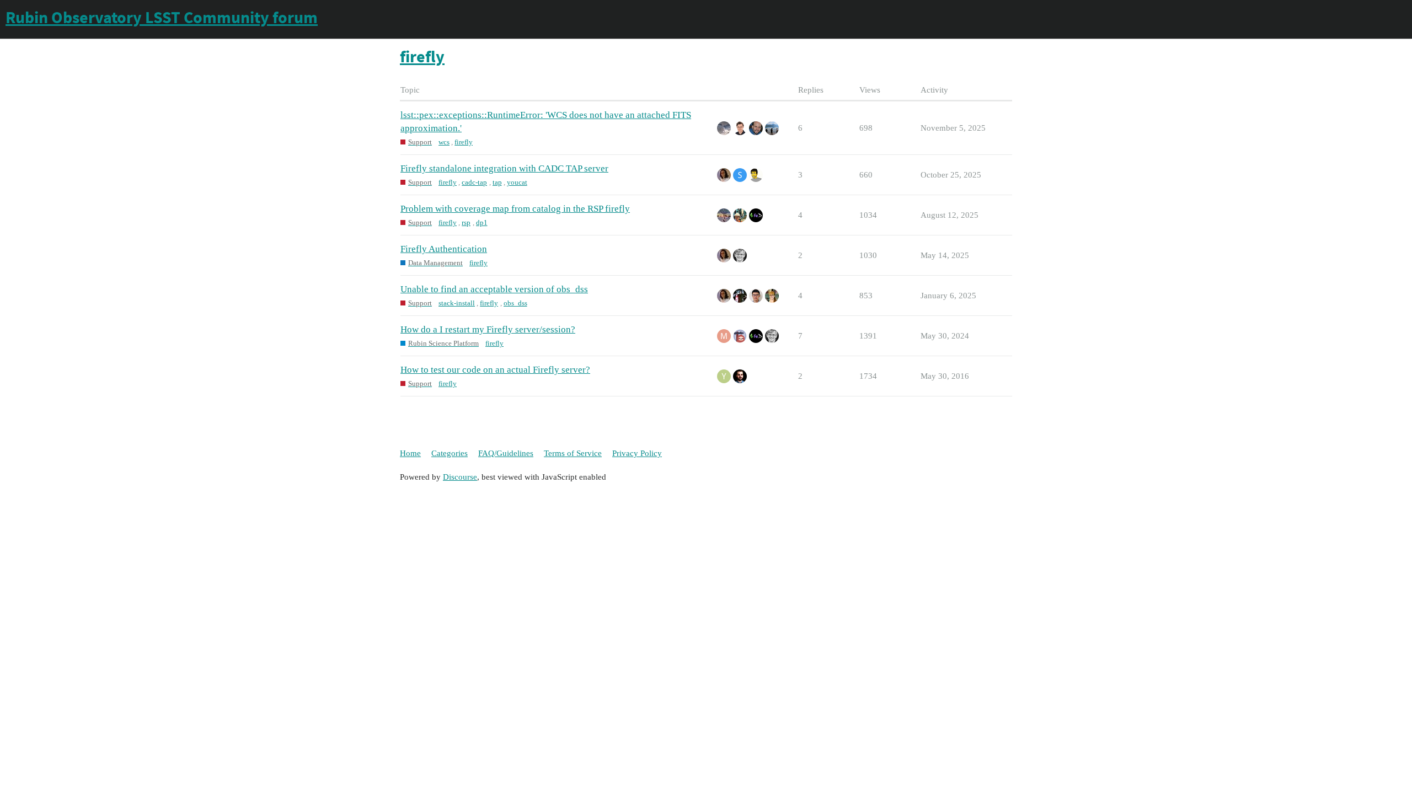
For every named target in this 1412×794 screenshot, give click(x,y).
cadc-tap (474, 182)
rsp (466, 222)
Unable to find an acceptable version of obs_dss (494, 289)
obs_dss (515, 303)
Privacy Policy (637, 453)
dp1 (482, 222)
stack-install (456, 303)
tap (497, 182)
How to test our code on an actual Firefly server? (495, 369)
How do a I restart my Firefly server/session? (487, 329)
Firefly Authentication (443, 249)
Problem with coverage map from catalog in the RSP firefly (515, 208)
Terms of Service (573, 453)
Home (410, 453)
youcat (517, 182)
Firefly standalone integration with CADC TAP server (504, 168)
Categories (449, 453)
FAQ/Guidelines (505, 453)
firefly (463, 142)
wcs (444, 142)
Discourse (460, 477)
